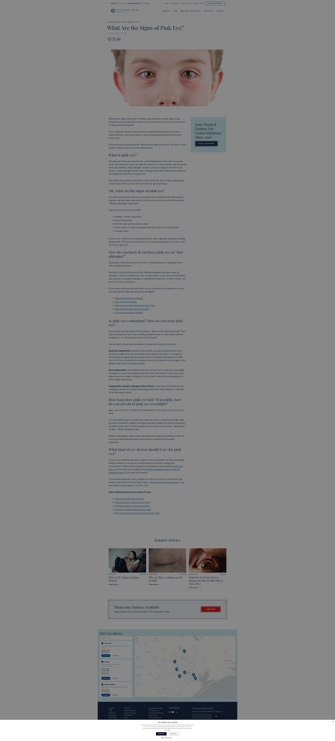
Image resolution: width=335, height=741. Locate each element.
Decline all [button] (173, 734)
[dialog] (167, 730)
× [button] (333, 721)
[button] (167, 738)
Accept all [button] (161, 734)
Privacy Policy (167, 730)
